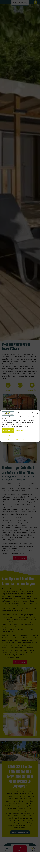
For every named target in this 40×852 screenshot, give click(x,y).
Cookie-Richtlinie (8, 440)
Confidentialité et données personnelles (25, 440)
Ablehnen (19, 430)
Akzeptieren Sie (8, 430)
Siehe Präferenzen (9, 436)
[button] (37, 414)
